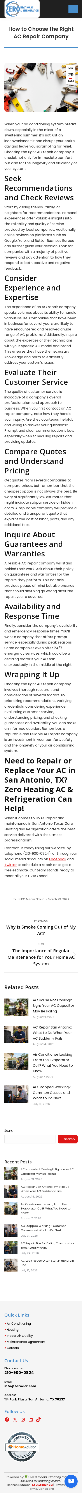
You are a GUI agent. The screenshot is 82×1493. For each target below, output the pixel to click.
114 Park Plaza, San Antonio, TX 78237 (34, 1399)
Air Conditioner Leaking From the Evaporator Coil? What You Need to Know (53, 1063)
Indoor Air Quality (19, 1336)
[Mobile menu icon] (73, 9)
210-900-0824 (19, 1372)
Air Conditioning (18, 1323)
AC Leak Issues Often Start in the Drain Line (47, 1263)
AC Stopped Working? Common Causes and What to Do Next (52, 1093)
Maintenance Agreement (25, 1342)
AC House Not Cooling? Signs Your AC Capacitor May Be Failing (53, 1006)
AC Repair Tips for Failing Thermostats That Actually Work (47, 1245)
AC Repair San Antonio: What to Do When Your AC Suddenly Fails (52, 1033)
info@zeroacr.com (20, 1386)
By (29, 899)
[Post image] (16, 1007)
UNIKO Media (37, 1477)
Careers (12, 1348)
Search (9, 1130)
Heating (12, 1329)
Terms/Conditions (41, 1489)
